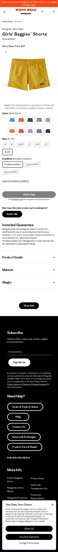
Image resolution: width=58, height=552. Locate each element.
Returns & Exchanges (24, 436)
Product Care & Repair (24, 446)
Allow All (29, 528)
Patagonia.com (17, 199)
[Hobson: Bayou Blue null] (39, 131)
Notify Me (12, 214)
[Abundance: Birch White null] (12, 120)
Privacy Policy (37, 478)
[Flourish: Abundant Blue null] (39, 120)
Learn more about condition (15, 181)
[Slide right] (53, 125)
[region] (29, 525)
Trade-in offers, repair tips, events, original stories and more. (27, 340)
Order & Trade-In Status (25, 406)
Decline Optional (29, 536)
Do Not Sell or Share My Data (18, 457)
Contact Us (18, 426)
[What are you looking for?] (42, 11)
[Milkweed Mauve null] (48, 120)
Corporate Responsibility (37, 496)
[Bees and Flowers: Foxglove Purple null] (12, 131)
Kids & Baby (7, 21)
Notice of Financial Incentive (35, 384)
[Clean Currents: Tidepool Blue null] (30, 120)
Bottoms (18, 21)
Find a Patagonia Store (15, 480)
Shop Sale (29, 305)
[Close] (52, 505)
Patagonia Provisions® (17, 497)
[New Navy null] (48, 131)
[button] (4, 11)
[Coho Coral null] (21, 120)
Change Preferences (29, 543)
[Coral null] (21, 131)
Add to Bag (29, 194)
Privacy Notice (13, 384)
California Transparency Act (39, 487)
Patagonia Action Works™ (15, 489)
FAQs (18, 416)
